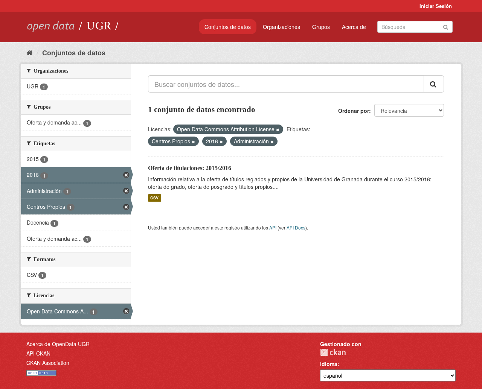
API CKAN (38, 353)
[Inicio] (29, 52)
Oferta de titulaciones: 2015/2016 (189, 168)
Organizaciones (281, 26)
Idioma (328, 364)
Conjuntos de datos (227, 26)
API (272, 227)
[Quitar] (277, 129)
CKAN (333, 352)
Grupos (321, 26)
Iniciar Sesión (435, 5)
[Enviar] (445, 26)
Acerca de (354, 26)
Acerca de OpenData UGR (58, 344)
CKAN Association (47, 362)
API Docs (296, 227)
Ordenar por (353, 110)
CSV (154, 198)
